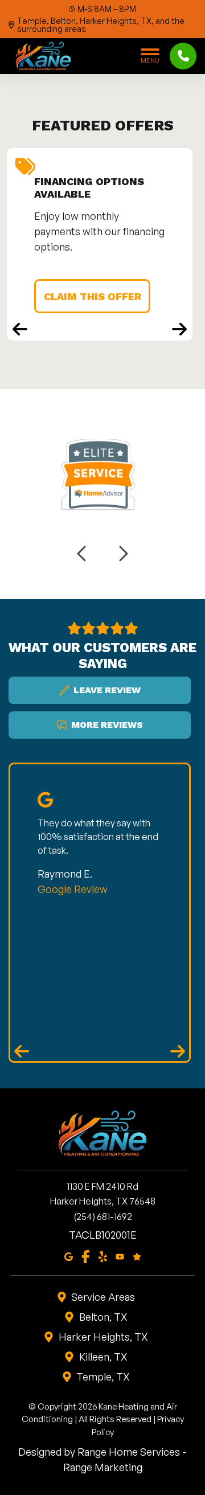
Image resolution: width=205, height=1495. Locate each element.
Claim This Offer (92, 296)
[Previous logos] (82, 553)
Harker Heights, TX (103, 1336)
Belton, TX (103, 1316)
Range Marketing (102, 1467)
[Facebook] (85, 1256)
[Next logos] (122, 553)
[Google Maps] (68, 1256)
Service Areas (103, 1297)
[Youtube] (120, 1256)
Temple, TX (103, 1376)
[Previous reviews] (21, 1051)
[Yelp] (103, 1256)
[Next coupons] (179, 329)
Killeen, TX (103, 1356)
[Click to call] (183, 56)
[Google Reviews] (137, 1256)
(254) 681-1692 (102, 1216)
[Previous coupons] (20, 329)
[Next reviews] (177, 1051)
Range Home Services (128, 1451)
